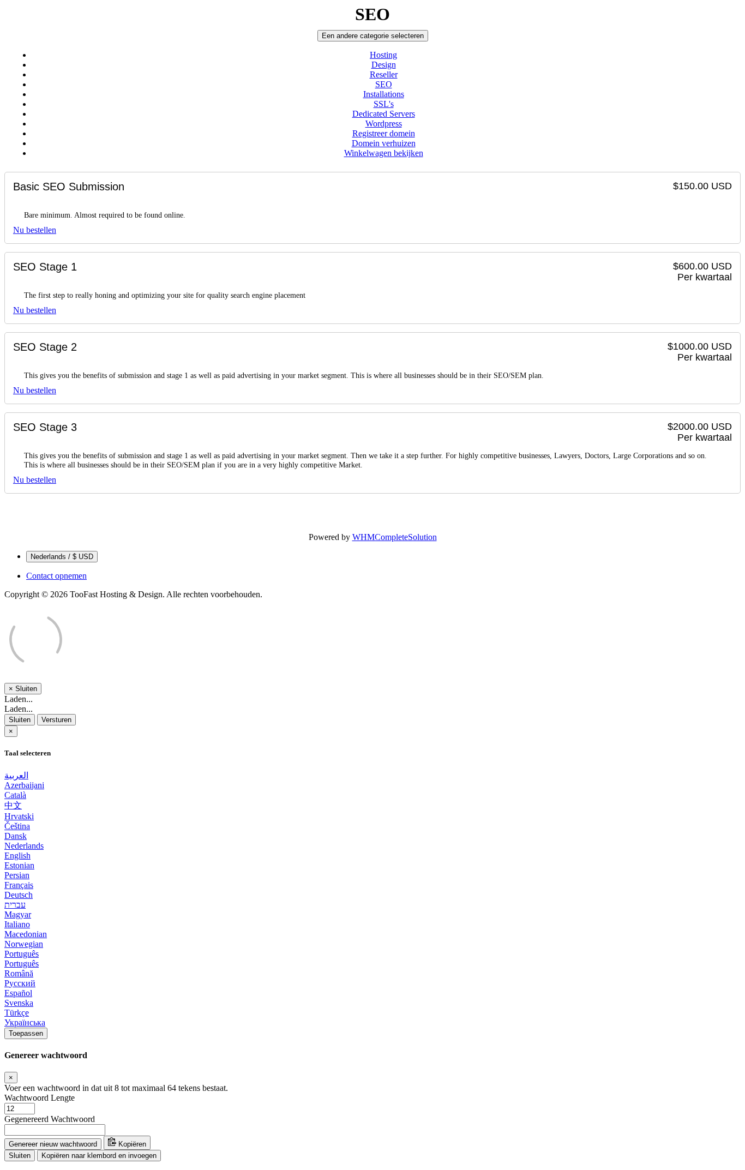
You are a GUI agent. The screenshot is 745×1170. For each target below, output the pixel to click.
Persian (16, 875)
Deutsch (18, 894)
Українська (24, 1022)
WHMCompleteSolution (394, 537)
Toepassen (26, 1033)
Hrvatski (19, 816)
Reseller (384, 74)
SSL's (384, 104)
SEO (383, 84)
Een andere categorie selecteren (373, 36)
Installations (383, 94)
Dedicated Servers (383, 113)
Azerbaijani (24, 785)
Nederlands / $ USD (62, 557)
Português (21, 953)
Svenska (18, 1002)
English (17, 855)
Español (18, 993)
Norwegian (23, 944)
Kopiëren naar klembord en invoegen (99, 1155)
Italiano (17, 924)
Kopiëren (131, 1144)
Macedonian (25, 934)
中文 (13, 805)
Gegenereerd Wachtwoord (49, 1119)
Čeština (17, 826)
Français (18, 885)
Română (18, 973)
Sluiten (20, 720)
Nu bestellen (34, 230)
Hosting (383, 54)
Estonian (19, 865)
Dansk (15, 836)
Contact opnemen (56, 575)
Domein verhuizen (384, 143)
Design (383, 64)
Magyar (17, 914)
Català (15, 795)
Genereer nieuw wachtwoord (53, 1144)
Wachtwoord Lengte (39, 1097)
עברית (15, 904)
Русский (19, 983)
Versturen (56, 720)
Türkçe (16, 1012)
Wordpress (383, 123)
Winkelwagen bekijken (383, 153)
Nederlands (24, 845)
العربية (16, 775)
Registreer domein (383, 133)
